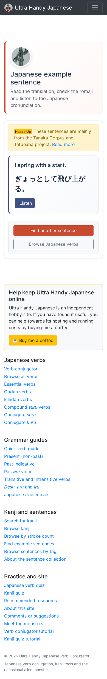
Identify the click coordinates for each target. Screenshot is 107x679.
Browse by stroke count (29, 536)
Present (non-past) (23, 456)
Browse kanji (17, 528)
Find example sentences (29, 543)
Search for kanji (20, 520)
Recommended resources (30, 600)
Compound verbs (27, 407)
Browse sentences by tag (30, 551)
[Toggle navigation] (95, 7)
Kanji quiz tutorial (22, 639)
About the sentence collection (35, 559)
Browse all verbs (21, 376)
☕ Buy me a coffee (32, 340)
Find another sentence (53, 230)
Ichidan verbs (18, 399)
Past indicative (19, 464)
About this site (19, 608)
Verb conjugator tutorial (29, 631)
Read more (63, 144)
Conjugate (20, 414)
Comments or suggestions (31, 616)
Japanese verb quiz (24, 585)
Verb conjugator (21, 368)
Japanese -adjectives (26, 494)
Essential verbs (19, 384)
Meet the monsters (23, 623)
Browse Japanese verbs (53, 244)
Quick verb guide (22, 448)
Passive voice (18, 471)
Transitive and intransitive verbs (37, 479)
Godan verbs (17, 391)
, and (21, 487)
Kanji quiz (14, 593)
